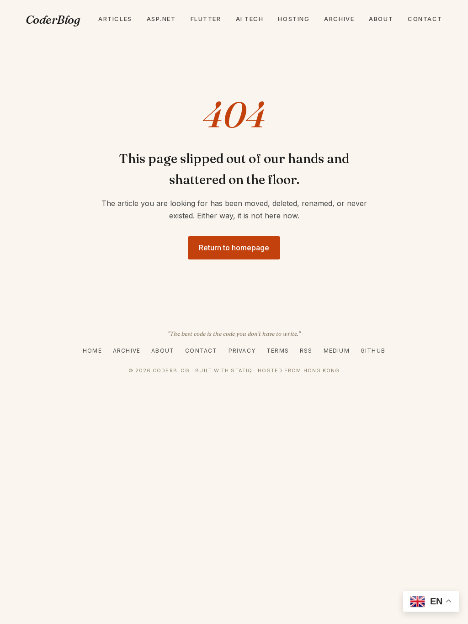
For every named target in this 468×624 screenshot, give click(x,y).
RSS (306, 350)
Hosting (293, 18)
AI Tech (250, 18)
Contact (425, 18)
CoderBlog (53, 19)
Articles (115, 18)
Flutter (206, 18)
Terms (277, 350)
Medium (337, 350)
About (381, 18)
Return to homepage (234, 247)
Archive (339, 18)
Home (92, 350)
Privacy (242, 350)
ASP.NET (161, 18)
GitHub (373, 350)
